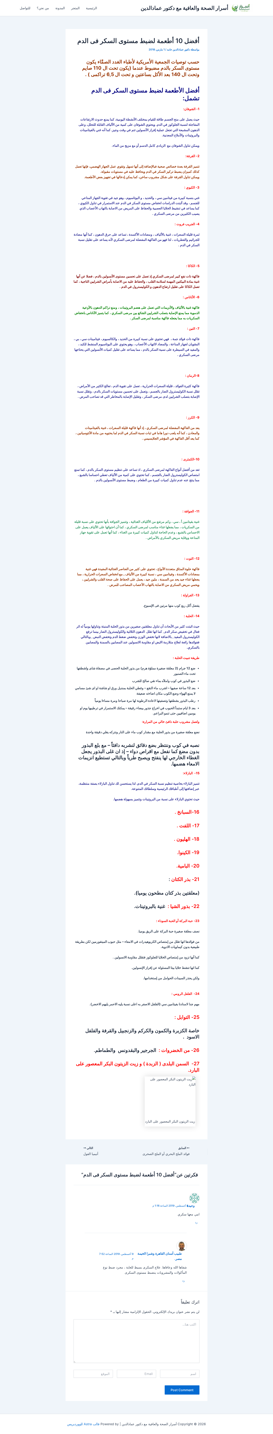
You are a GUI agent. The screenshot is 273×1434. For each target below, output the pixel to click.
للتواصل (25, 8)
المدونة (60, 8)
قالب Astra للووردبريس (83, 1424)
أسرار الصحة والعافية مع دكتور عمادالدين (184, 8)
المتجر (75, 8)
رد (196, 1222)
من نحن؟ (43, 8)
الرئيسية (91, 8)
